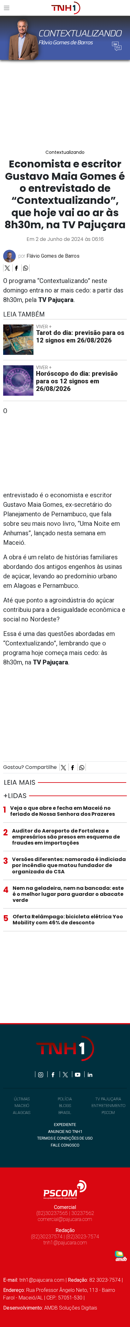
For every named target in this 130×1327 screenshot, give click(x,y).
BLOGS (65, 1105)
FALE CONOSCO (65, 1145)
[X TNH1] (66, 1074)
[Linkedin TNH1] (89, 1074)
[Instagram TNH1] (41, 1074)
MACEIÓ (22, 1105)
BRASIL (64, 1112)
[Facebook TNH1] (53, 1074)
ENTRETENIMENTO (108, 1105)
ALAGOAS (21, 1112)
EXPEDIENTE (65, 1124)
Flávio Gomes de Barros (53, 256)
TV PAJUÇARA (108, 1099)
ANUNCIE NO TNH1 (65, 1131)
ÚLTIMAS (22, 1099)
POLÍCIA (65, 1099)
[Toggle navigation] (8, 8)
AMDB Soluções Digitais (70, 1308)
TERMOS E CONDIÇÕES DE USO (65, 1138)
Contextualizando (65, 152)
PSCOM (108, 1112)
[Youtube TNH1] (78, 1074)
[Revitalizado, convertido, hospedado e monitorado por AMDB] (121, 1256)
